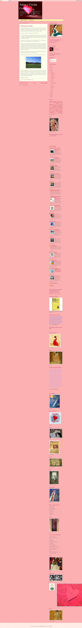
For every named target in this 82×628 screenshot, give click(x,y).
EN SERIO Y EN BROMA (54, 268)
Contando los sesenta (53, 221)
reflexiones (61, 111)
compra (58, 102)
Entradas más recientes (23, 83)
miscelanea (50, 108)
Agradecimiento (51, 101)
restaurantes (59, 112)
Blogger (51, 626)
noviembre (52, 74)
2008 (51, 96)
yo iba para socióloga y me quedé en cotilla (55, 148)
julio (52, 80)
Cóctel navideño (56, 214)
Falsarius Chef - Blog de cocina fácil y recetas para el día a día (55, 197)
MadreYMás (52, 285)
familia (55, 105)
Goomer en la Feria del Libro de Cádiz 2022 (57, 198)
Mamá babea (61, 107)
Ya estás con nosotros (52, 114)
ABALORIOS (52, 213)
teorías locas (52, 113)
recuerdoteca (57, 111)
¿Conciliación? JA (52, 246)
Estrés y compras (51, 105)
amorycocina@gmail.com (52, 42)
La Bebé (59, 106)
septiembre (52, 77)
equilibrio (58, 104)
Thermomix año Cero (56, 113)
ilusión (54, 106)
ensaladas (55, 104)
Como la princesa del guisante (54, 157)
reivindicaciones (51, 112)
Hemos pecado (51, 106)
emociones (51, 104)
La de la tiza (52, 275)
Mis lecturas (31, 20)
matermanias (52, 237)
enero (52, 89)
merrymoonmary (42, 626)
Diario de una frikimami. (53, 283)
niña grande (61, 108)
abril (52, 84)
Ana (26, 49)
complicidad (55, 102)
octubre (52, 75)
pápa (52, 109)
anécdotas (61, 101)
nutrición (50, 109)
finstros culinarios (60, 105)
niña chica (56, 108)
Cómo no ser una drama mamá (54, 229)
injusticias (56, 106)
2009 (51, 95)
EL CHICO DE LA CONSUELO (54, 173)
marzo (52, 86)
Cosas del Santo (52, 103)
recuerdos (52, 111)
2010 (51, 93)
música (54, 108)
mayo (52, 81)
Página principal (24, 20)
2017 (51, 65)
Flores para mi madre (27, 26)
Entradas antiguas (44, 83)
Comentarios (52, 61)
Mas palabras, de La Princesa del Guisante (54, 293)
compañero (50, 102)
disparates (57, 103)
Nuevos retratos (56, 158)
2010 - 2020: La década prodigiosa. (57, 206)
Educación (61, 103)
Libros (56, 107)
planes (59, 109)
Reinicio (55, 174)
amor (58, 101)
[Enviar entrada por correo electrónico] (32, 79)
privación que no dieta (52, 110)
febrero (52, 87)
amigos (55, 101)
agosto (52, 78)
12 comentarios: (28, 79)
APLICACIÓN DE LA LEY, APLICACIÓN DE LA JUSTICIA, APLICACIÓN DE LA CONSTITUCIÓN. (57, 270)
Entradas (51, 59)
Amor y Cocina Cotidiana (28, 6)
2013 (51, 71)
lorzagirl (51, 181)
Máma (58, 107)
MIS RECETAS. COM (53, 260)
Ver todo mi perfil (56, 49)
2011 (51, 92)
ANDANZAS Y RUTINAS (54, 165)
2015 (51, 68)
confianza (61, 102)
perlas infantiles (56, 109)
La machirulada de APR (57, 222)
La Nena (54, 107)
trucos (60, 113)
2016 (51, 67)
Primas (62, 109)
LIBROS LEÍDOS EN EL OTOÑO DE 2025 (57, 150)
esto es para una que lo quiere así (54, 205)
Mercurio (55, 238)
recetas (57, 110)
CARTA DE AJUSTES (53, 252)
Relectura (56, 112)
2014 (51, 70)
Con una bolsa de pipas (53, 245)
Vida (62, 113)
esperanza (61, 104)
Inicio (34, 83)
